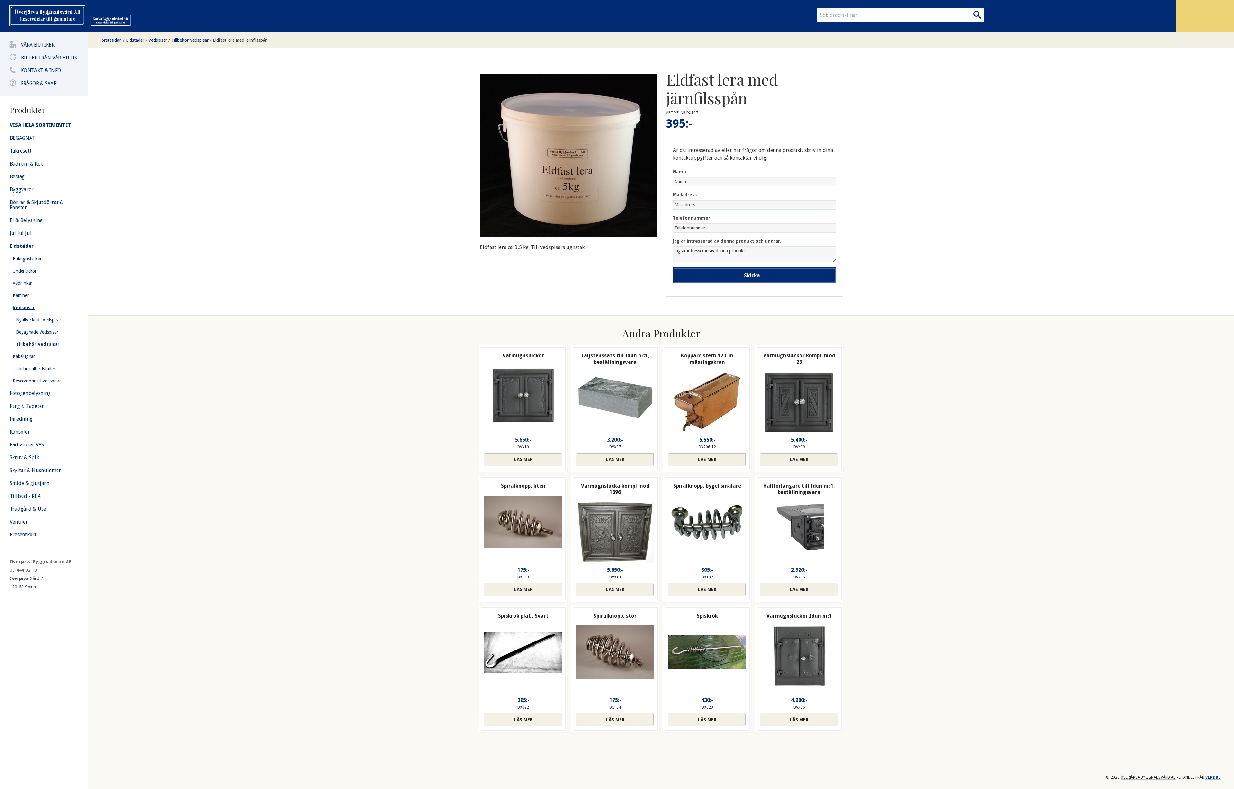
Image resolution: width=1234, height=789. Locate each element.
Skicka (752, 276)
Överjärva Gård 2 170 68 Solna (26, 582)
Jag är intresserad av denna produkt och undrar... (728, 241)
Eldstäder (135, 40)
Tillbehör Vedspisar (190, 40)
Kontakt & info (41, 70)
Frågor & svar (39, 83)
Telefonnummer (691, 217)
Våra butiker (38, 45)
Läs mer (523, 459)
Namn (679, 171)
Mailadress (685, 194)
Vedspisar (157, 40)
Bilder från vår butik (49, 58)
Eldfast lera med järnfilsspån (240, 40)
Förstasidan (110, 40)
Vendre (1213, 777)
